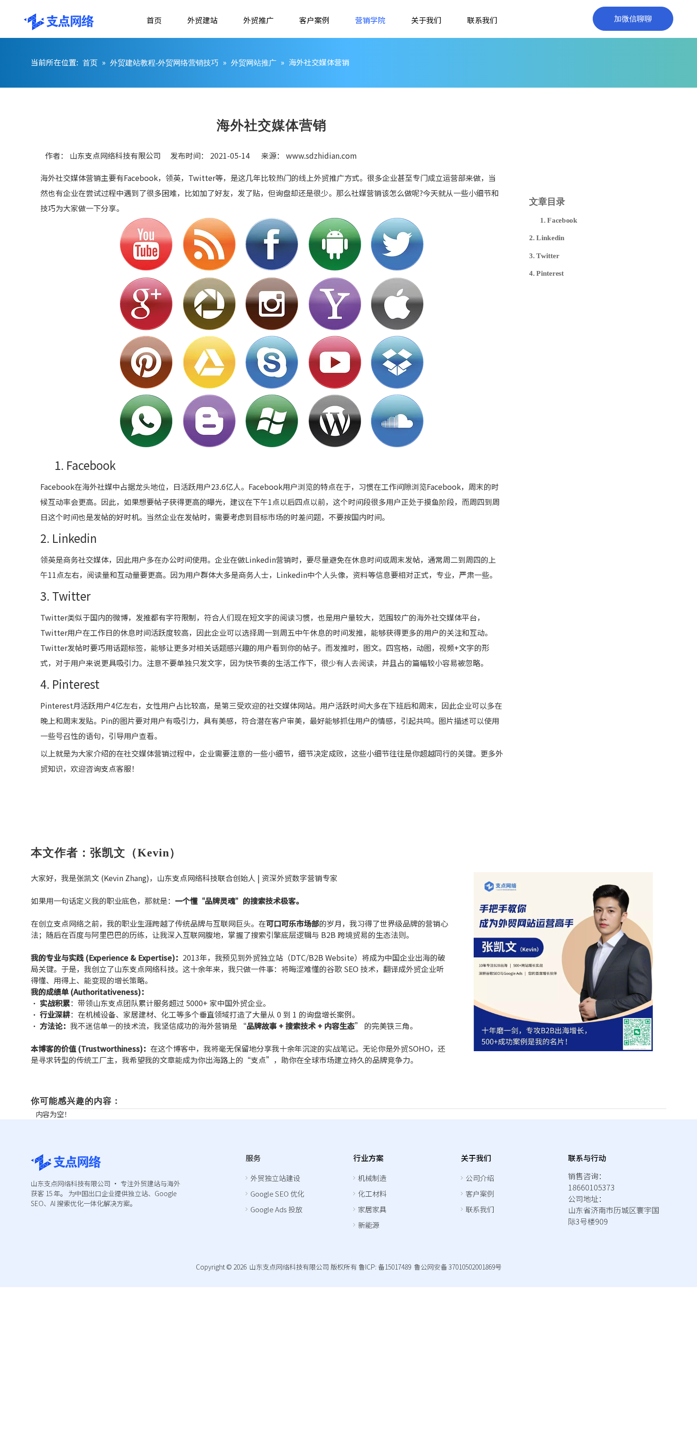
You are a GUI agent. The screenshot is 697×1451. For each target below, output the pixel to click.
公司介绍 (480, 1178)
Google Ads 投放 (276, 1209)
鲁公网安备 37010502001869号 (458, 1266)
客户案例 (480, 1194)
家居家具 (372, 1209)
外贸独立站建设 (275, 1178)
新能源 (368, 1225)
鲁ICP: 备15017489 (384, 1266)
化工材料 (372, 1194)
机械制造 (372, 1178)
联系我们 (480, 1209)
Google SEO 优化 (277, 1194)
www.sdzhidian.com (321, 155)
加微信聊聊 (633, 19)
